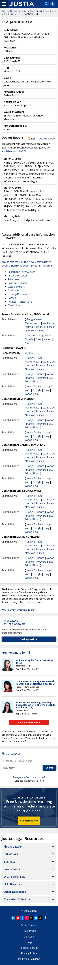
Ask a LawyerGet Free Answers (14, 622)
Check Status (15, 305)
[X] (40, 918)
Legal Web (45, 335)
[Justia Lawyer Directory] (45, 918)
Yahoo (47, 339)
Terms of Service (29, 948)
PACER (43, 252)
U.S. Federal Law (14, 876)
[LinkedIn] (13, 918)
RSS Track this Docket (43, 138)
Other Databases (15, 892)
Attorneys (13, 279)
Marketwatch (32, 323)
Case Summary (16, 286)
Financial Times (45, 327)
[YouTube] (18, 918)
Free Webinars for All (16, 652)
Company (29, 936)
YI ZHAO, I (31, 353)
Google (29, 339)
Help (29, 942)
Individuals (11, 854)
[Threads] (31, 918)
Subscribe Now (29, 820)
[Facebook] (22, 918)
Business (9, 861)
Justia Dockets (34, 386)
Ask (27, 343)
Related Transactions (20, 301)
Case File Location (18, 283)
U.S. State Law (13, 884)
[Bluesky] (36, 918)
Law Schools (12, 869)
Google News (34, 319)
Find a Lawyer (11, 753)
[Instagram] (27, 918)
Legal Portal (29, 931)
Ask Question (29, 639)
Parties (12, 298)
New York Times (34, 330)
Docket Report (16, 290)
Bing (38, 339)
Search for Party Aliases (21, 272)
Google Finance (35, 374)
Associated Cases (18, 275)
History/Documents (19, 294)
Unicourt (31, 335)
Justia (33, 911)
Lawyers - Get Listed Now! (29, 777)
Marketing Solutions (17, 899)
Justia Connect (29, 925)
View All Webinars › (29, 722)
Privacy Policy (29, 953)
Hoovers (41, 377)
